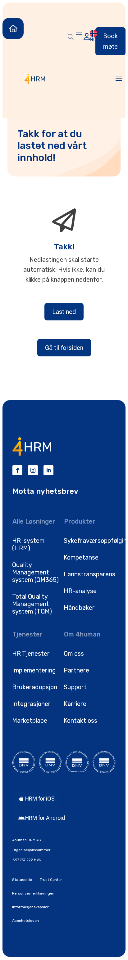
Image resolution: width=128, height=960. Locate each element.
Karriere (75, 704)
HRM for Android (45, 818)
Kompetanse (81, 557)
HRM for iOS (40, 798)
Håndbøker (79, 607)
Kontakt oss (80, 720)
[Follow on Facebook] (17, 470)
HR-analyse (80, 591)
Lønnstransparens (89, 574)
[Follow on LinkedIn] (48, 470)
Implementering (34, 670)
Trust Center (51, 879)
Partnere (76, 670)
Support (75, 687)
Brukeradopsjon (34, 687)
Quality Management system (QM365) (35, 572)
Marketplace (29, 720)
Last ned (64, 311)
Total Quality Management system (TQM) (32, 604)
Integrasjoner (31, 704)
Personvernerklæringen (33, 893)
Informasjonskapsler (30, 907)
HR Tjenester (31, 653)
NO (93, 39)
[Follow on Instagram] (33, 470)
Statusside (22, 879)
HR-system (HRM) (28, 544)
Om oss (74, 653)
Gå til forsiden (64, 347)
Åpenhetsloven (25, 920)
